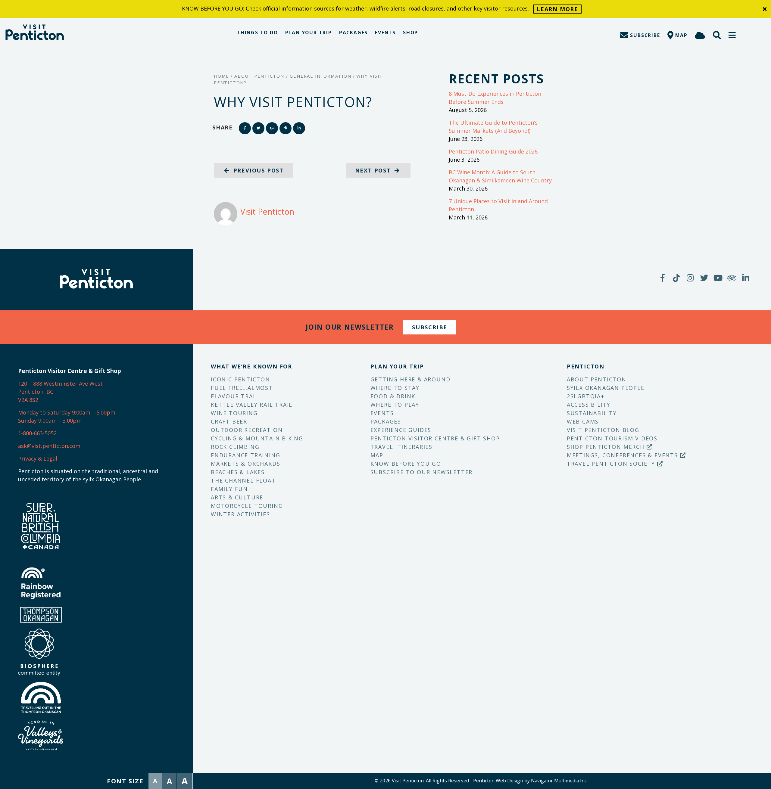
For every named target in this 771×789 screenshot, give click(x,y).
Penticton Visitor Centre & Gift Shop (435, 438)
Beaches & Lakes (238, 472)
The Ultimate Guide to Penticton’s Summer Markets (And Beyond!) (493, 126)
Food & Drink (393, 396)
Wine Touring (234, 413)
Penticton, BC (35, 391)
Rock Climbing (235, 446)
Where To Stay (395, 387)
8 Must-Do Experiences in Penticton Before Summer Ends (495, 97)
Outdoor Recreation (246, 429)
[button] (732, 35)
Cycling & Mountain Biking (257, 438)
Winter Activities (240, 514)
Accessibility (588, 404)
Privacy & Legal (37, 458)
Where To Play (394, 404)
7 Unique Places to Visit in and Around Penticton (498, 205)
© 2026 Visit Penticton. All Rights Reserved (422, 780)
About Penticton (596, 379)
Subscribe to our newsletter (421, 472)
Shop (410, 32)
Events (385, 32)
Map (376, 455)
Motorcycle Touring (247, 505)
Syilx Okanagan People (606, 387)
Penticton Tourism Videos (612, 438)
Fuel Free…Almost (242, 387)
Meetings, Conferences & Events (623, 455)
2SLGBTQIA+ (585, 396)
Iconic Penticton (240, 379)
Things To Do (257, 32)
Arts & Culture (237, 497)
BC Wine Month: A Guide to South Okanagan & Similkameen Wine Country (500, 176)
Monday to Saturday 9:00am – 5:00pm (66, 412)
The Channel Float (243, 480)
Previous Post (257, 170)
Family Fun (229, 488)
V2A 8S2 (28, 399)
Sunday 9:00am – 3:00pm (50, 420)
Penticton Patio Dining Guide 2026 (493, 151)
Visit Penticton (267, 211)
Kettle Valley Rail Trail (251, 404)
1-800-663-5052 (37, 433)
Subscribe (429, 327)
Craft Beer (229, 421)
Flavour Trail (234, 396)
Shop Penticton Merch (607, 446)
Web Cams (583, 421)
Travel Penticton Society (612, 463)
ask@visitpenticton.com (49, 445)
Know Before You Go (405, 463)
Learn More (557, 9)
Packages (353, 32)
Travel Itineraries (401, 446)
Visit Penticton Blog (603, 429)
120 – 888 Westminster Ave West (60, 383)
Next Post (374, 170)
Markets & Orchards (245, 463)
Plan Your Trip (308, 32)
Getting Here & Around (410, 379)
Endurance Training (245, 455)
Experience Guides (401, 429)
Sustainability (592, 413)
